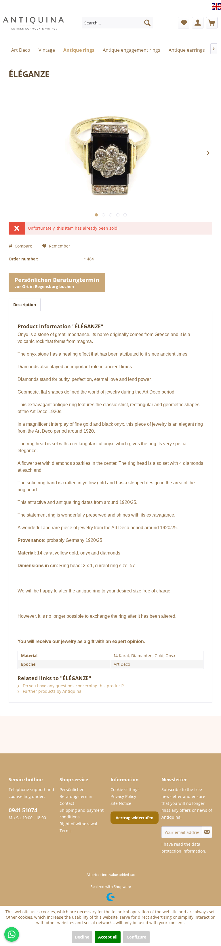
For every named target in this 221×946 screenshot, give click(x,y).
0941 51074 (23, 810)
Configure (136, 937)
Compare (23, 246)
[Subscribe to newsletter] (207, 832)
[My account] (197, 22)
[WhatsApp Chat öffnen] (11, 934)
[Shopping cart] (212, 22)
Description (24, 304)
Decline (82, 937)
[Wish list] (183, 22)
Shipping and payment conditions (82, 813)
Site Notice (120, 803)
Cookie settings (125, 789)
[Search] (147, 22)
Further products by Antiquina (51, 691)
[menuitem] (118, 22)
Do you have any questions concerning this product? (73, 685)
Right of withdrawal (78, 823)
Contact (67, 803)
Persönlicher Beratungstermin (76, 793)
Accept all (107, 937)
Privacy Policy (123, 796)
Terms (66, 830)
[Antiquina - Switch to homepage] (33, 24)
